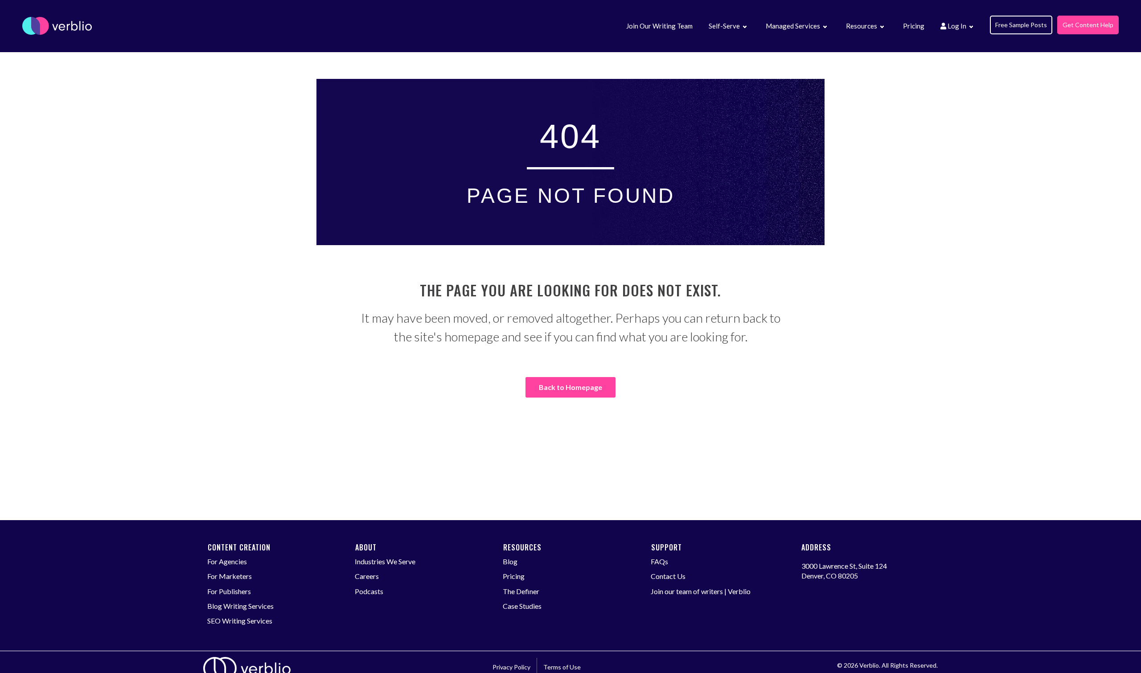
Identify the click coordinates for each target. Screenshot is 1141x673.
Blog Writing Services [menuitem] (240, 606)
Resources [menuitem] (861, 26)
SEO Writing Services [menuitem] (239, 620)
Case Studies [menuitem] (522, 606)
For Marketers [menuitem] (229, 576)
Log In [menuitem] (956, 26)
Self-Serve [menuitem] (724, 26)
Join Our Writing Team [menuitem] (659, 26)
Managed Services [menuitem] (793, 26)
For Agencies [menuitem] (227, 561)
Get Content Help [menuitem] (1088, 25)
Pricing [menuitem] (913, 26)
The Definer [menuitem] (521, 591)
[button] (744, 27)
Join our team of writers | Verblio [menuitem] (701, 591)
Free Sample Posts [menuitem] (1021, 25)
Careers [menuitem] (367, 576)
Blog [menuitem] (510, 561)
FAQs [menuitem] (659, 561)
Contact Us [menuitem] (668, 576)
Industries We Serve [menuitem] (385, 561)
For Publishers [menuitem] (229, 591)
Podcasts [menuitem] (369, 591)
